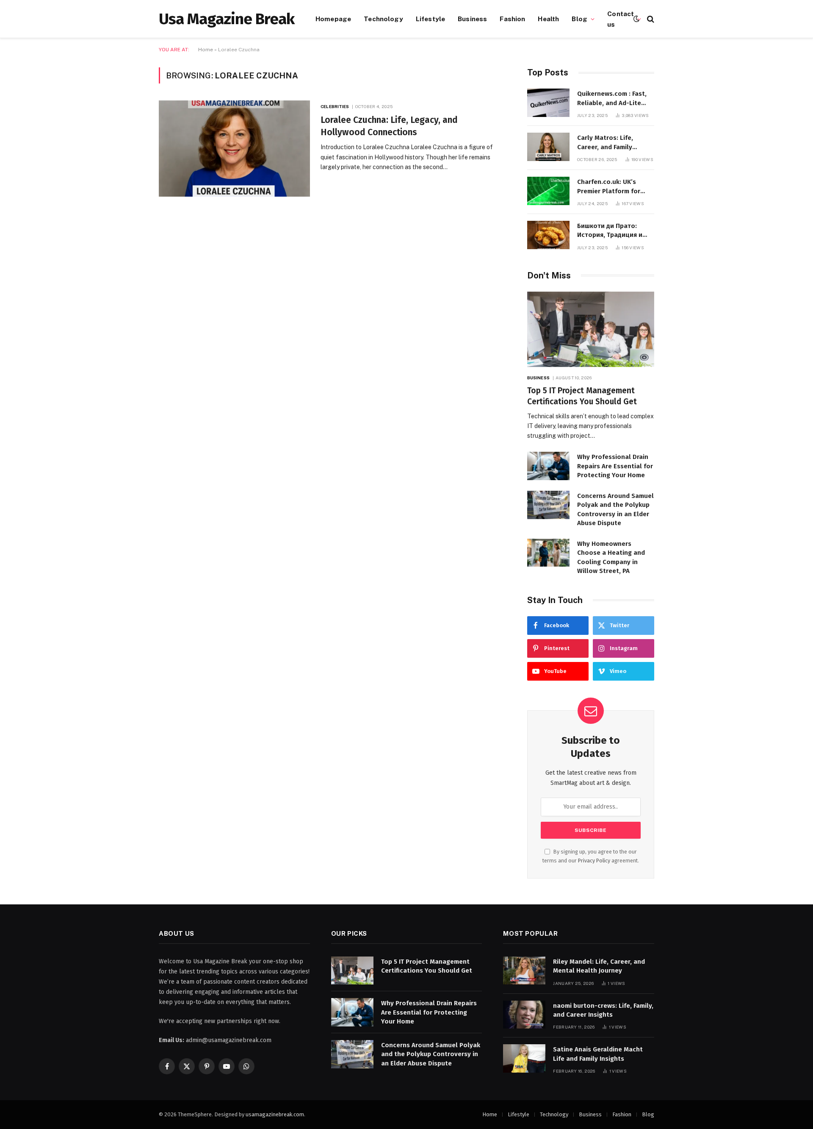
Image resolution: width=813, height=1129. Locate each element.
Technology (383, 18)
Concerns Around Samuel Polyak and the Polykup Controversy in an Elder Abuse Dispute (615, 509)
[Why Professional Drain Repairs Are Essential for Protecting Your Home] (548, 466)
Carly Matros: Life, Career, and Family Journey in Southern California (607, 143)
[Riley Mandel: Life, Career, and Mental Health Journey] (524, 971)
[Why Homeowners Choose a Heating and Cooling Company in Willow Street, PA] (548, 553)
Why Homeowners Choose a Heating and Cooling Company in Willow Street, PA (611, 557)
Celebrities (335, 106)
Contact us (620, 19)
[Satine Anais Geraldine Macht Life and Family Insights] (524, 1058)
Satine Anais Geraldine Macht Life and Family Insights (598, 1054)
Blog (579, 18)
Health (548, 18)
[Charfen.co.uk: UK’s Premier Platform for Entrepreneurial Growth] (548, 191)
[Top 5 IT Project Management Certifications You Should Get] (590, 329)
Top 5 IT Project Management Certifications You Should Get (582, 396)
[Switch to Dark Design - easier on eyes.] (636, 18)
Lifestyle (430, 18)
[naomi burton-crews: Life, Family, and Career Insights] (524, 1015)
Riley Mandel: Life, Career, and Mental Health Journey (599, 966)
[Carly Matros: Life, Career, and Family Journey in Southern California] (548, 147)
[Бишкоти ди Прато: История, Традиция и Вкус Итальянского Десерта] (548, 235)
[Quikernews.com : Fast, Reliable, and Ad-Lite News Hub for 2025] (548, 103)
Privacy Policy (594, 860)
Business (472, 18)
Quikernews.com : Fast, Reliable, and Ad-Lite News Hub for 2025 (612, 99)
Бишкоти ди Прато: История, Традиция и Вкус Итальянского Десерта (609, 231)
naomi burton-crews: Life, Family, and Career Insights (603, 1010)
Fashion (512, 18)
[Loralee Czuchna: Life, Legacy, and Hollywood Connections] (234, 148)
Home (205, 50)
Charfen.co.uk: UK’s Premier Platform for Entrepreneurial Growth (613, 187)
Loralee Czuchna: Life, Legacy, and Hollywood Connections (389, 126)
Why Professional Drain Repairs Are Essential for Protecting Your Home (615, 466)
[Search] (649, 18)
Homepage (333, 18)
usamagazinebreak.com (275, 1114)
